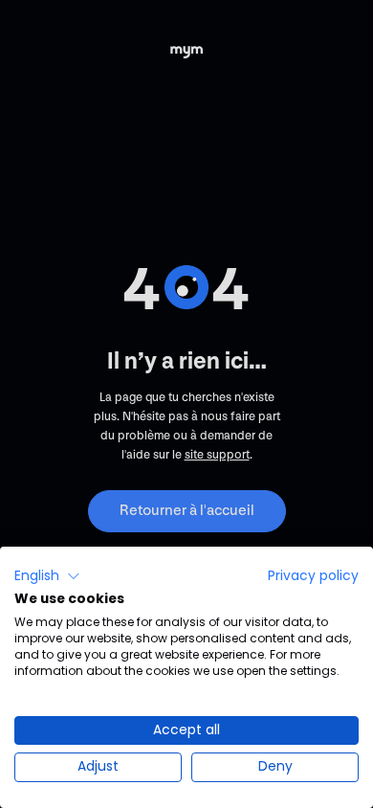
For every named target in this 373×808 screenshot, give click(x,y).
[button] (47, 576)
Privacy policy (313, 576)
